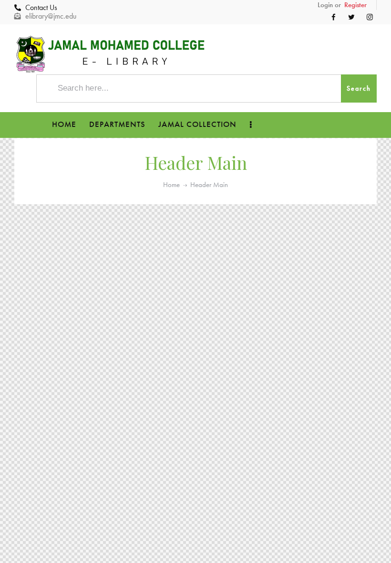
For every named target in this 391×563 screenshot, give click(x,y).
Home (171, 184)
